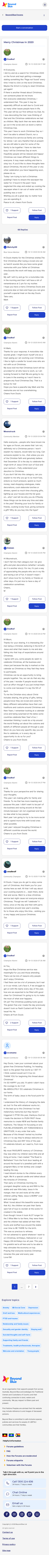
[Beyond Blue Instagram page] (22, 1515)
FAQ (8, 1451)
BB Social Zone (18, 1308)
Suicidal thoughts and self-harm (16, 1335)
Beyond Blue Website (12, 1379)
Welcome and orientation (13, 1351)
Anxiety (6, 1308)
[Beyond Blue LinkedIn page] (37, 1515)
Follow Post (37, 210)
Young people (33, 1351)
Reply (36, 217)
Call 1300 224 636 (22, 1481)
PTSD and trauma (10, 1318)
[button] (7, 210)
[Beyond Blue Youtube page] (14, 1515)
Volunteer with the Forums (19, 1465)
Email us (17, 1503)
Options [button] (45, 15)
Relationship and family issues (16, 1324)
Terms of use (8, 1538)
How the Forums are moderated (22, 1456)
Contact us (7, 1532)
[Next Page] (36, 1287)
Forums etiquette (15, 1460)
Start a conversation (24, 28)
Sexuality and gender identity (15, 1329)
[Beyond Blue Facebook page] (6, 1515)
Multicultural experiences (29, 1313)
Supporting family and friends (15, 1340)
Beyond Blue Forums (10, 4)
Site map (6, 1550)
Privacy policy (8, 1544)
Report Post (12, 217)
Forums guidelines (15, 1446)
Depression (33, 1308)
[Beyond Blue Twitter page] (29, 1515)
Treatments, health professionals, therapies (21, 1346)
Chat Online (19, 1492)
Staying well (36, 1329)
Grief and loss (9, 1313)
